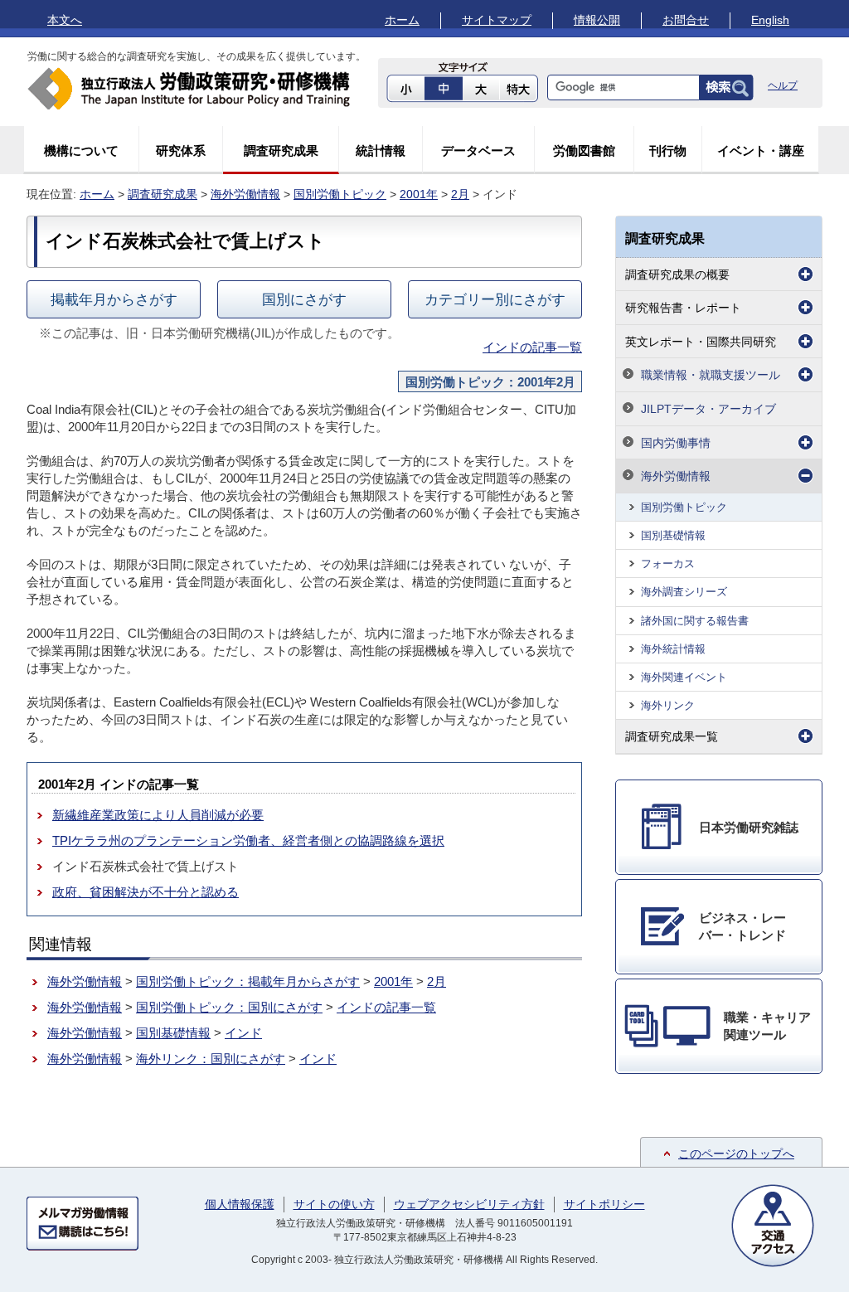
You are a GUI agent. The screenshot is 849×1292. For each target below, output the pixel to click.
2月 (460, 194)
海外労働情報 (245, 194)
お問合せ (685, 20)
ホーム (402, 20)
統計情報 (380, 150)
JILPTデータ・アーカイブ (708, 408)
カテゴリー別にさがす (494, 299)
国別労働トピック (340, 194)
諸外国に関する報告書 (695, 620)
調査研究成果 (281, 150)
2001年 (419, 194)
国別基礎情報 (173, 1033)
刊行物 (667, 150)
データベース (478, 150)
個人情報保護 (239, 1204)
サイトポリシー (604, 1204)
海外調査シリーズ (684, 591)
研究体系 (181, 150)
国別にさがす (304, 299)
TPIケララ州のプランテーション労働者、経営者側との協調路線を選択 (248, 840)
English (770, 20)
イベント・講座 (760, 150)
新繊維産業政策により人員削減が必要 (158, 815)
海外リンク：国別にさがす (210, 1059)
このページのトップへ (736, 1153)
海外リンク (668, 705)
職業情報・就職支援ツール (710, 374)
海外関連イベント (684, 677)
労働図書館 (584, 150)
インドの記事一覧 (532, 347)
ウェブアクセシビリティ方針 (469, 1204)
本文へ (64, 20)
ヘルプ (783, 85)
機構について (81, 150)
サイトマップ (496, 20)
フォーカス (668, 563)
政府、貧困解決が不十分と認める (145, 892)
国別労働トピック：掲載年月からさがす (248, 981)
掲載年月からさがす (114, 299)
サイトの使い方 (334, 1204)
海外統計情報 (673, 649)
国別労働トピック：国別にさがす (229, 1007)
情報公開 (597, 20)
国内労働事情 (676, 442)
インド (243, 1033)
